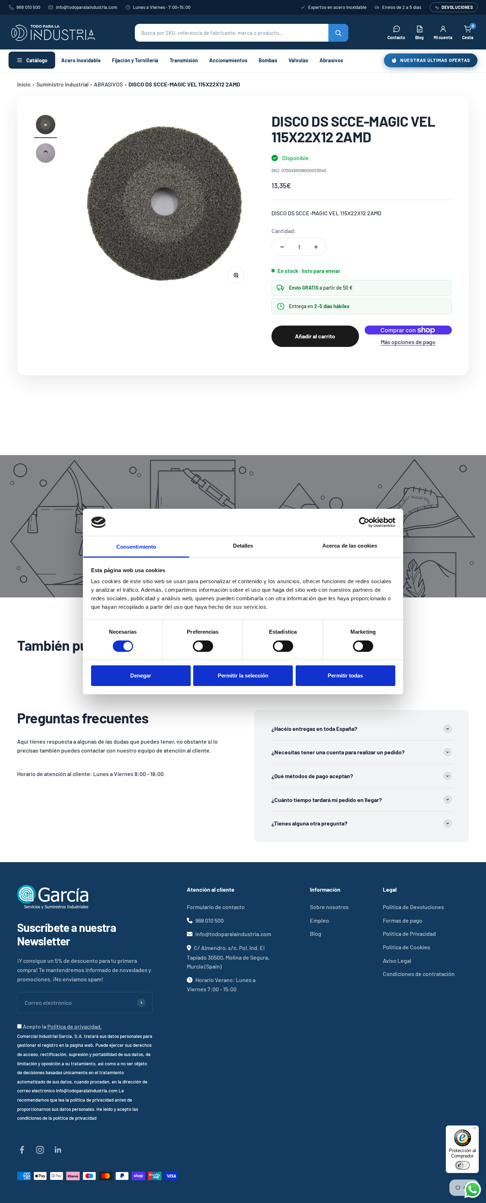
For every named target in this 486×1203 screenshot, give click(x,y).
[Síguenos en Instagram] (40, 1150)
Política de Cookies (406, 947)
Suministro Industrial (62, 84)
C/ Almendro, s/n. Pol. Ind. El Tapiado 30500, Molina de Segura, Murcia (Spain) (228, 957)
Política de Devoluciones (413, 906)
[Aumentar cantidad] (316, 246)
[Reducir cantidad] (282, 246)
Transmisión (184, 60)
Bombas (268, 60)
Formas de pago (402, 920)
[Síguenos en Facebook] (22, 1150)
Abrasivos (331, 60)
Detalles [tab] (243, 546)
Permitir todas (345, 675)
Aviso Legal (397, 960)
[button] (241, 33)
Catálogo (36, 60)
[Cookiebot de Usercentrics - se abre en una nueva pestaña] (364, 522)
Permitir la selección (243, 675)
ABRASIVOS (108, 84)
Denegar (140, 675)
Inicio (24, 84)
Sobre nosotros (329, 906)
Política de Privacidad (409, 933)
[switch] (203, 646)
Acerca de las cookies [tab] (349, 546)
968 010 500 (28, 7)
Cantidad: (283, 230)
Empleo (319, 920)
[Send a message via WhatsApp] (472, 1189)
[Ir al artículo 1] (45, 125)
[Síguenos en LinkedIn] (58, 1150)
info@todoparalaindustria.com (86, 7)
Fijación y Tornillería (135, 60)
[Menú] (474, 1129)
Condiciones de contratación (419, 973)
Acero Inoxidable (81, 60)
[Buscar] (338, 33)
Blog (315, 933)
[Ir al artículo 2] (45, 154)
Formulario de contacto (216, 906)
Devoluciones (457, 7)
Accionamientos (228, 60)
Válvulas (298, 60)
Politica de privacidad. (74, 1026)
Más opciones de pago (408, 341)
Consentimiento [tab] (136, 547)
